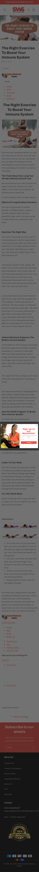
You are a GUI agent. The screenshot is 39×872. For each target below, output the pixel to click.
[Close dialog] (37, 425)
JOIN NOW (29, 442)
